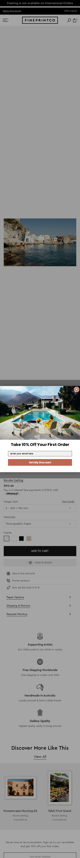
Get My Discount (40, 462)
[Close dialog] (76, 389)
